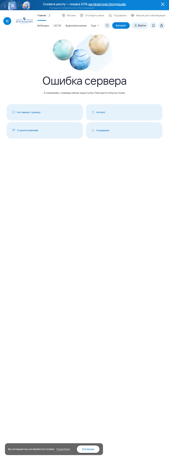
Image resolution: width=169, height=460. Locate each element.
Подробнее (63, 449)
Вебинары (43, 25)
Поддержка (120, 15)
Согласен (88, 449)
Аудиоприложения (76, 25)
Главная (41, 15)
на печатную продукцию (107, 4)
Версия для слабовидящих (151, 15)
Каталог (121, 25)
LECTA (57, 25)
